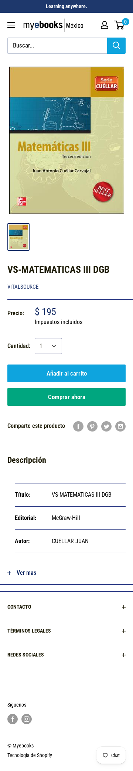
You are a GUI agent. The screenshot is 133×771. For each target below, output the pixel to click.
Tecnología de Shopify (29, 755)
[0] (119, 25)
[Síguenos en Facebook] (12, 719)
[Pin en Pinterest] (92, 426)
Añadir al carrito (67, 373)
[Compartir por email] (120, 426)
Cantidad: (18, 345)
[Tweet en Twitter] (106, 426)
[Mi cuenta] (104, 25)
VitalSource (22, 287)
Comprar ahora (66, 397)
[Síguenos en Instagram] (26, 719)
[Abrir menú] (11, 25)
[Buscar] (116, 46)
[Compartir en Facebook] (78, 426)
